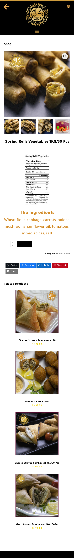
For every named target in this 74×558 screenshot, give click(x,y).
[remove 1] (12, 245)
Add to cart (24, 244)
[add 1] (12, 242)
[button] (68, 7)
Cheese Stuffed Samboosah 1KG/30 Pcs (51, 544)
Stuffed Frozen (63, 254)
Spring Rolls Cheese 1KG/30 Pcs (15, 544)
